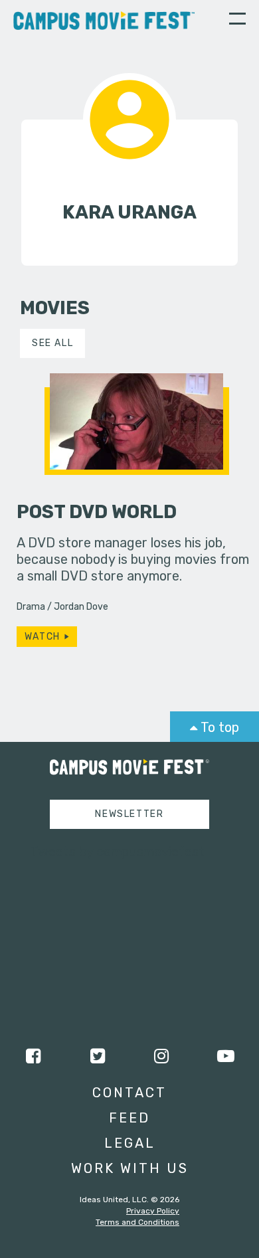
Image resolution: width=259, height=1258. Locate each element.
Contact (129, 1093)
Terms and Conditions (137, 1222)
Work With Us (130, 1168)
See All (52, 343)
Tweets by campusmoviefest (117, 851)
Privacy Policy (152, 1210)
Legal (129, 1143)
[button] (237, 20)
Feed (129, 1118)
